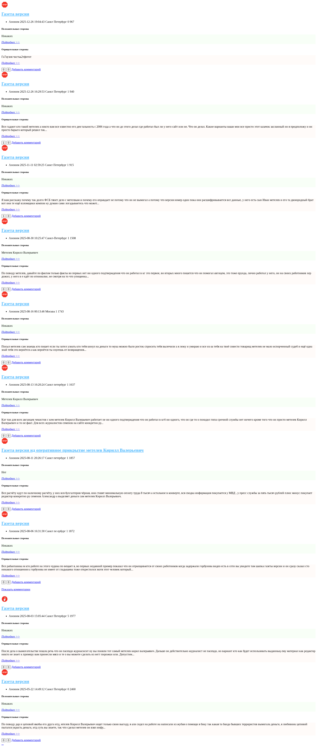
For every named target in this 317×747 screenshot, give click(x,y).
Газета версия (15, 14)
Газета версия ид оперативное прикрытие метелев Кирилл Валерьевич (72, 450)
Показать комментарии (15, 589)
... (2, 743)
